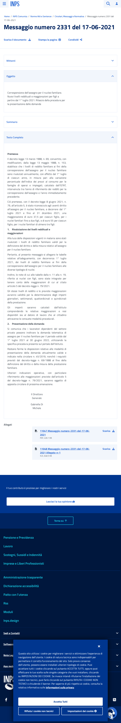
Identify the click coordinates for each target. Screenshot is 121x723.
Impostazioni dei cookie (81, 711)
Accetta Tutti (60, 701)
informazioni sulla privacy (60, 687)
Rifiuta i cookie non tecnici (38, 711)
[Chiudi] (99, 646)
